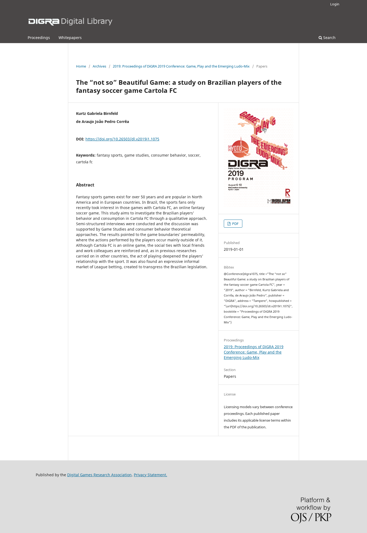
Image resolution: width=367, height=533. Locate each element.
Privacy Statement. (150, 474)
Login (334, 4)
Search (329, 37)
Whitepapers (70, 37)
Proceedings (39, 37)
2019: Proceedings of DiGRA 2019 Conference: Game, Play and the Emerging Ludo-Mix (181, 66)
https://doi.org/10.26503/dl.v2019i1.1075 (122, 139)
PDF (235, 223)
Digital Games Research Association (99, 474)
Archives (99, 66)
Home (81, 66)
